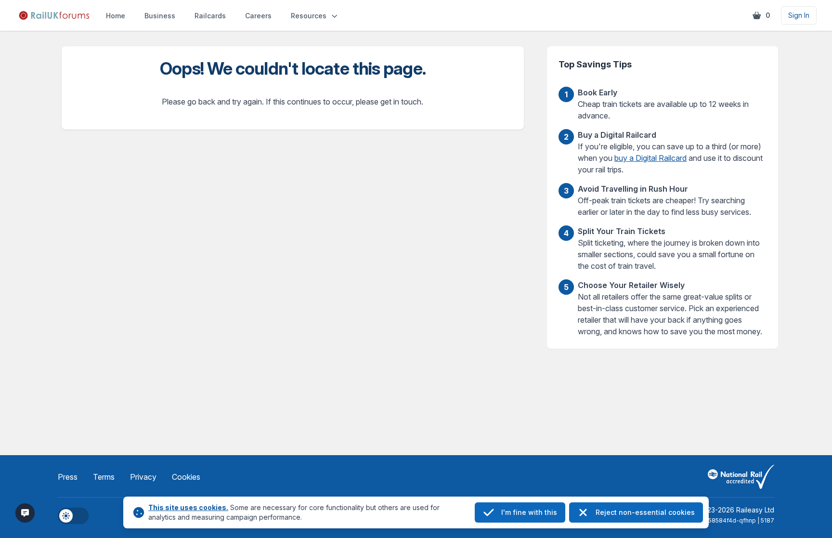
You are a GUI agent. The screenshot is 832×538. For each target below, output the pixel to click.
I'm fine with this (529, 512)
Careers (258, 16)
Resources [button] (308, 16)
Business (159, 16)
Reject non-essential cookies (645, 512)
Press (68, 477)
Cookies (186, 477)
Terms (104, 477)
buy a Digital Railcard (650, 158)
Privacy (143, 477)
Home (115, 16)
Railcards (210, 16)
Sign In (798, 15)
